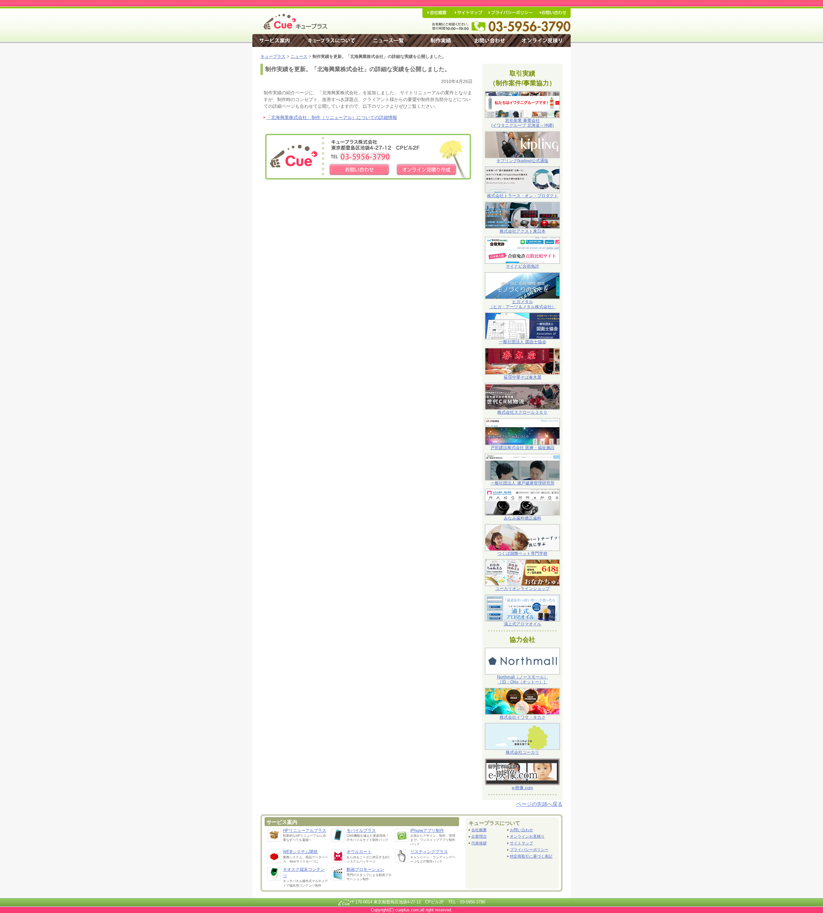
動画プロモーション (365, 869)
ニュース (299, 56)
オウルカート (359, 851)
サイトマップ (521, 843)
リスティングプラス (429, 851)
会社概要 (479, 830)
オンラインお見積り (527, 837)
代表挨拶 (479, 843)
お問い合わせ (521, 830)
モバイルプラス (361, 830)
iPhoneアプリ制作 (427, 830)
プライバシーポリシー (529, 850)
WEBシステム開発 (300, 851)
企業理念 (479, 837)
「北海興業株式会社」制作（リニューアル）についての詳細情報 (332, 117)
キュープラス (272, 56)
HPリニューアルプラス (304, 830)
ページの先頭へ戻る (539, 804)
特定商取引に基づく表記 (531, 856)
